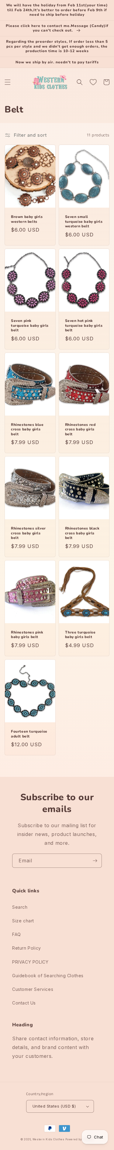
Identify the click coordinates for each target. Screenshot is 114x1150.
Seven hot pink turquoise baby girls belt (84, 326)
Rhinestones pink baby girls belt (27, 635)
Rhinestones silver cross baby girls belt (28, 533)
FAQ (16, 934)
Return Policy (26, 948)
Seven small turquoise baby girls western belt (84, 222)
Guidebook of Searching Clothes (48, 975)
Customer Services (32, 989)
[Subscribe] (95, 861)
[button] (7, 82)
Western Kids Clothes (48, 1139)
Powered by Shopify (79, 1139)
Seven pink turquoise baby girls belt (30, 326)
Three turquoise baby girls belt (80, 635)
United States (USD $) (54, 1106)
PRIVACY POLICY (30, 961)
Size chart (23, 920)
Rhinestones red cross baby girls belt (80, 429)
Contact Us (24, 1002)
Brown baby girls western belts (27, 219)
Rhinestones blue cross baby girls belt (27, 429)
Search (20, 907)
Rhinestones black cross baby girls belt (82, 533)
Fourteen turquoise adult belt (29, 734)
